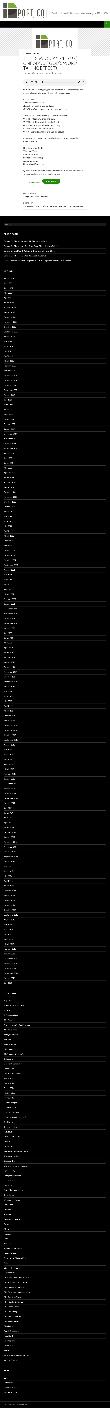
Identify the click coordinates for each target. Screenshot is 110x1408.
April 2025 (8, 356)
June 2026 (8, 288)
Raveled (7, 1214)
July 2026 (8, 283)
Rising (6, 1229)
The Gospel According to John (17, 1292)
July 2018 (8, 749)
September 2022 (11, 507)
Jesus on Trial (9, 1161)
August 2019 (9, 686)
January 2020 (9, 662)
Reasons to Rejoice (12, 1219)
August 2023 (9, 453)
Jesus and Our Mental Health (16, 1151)
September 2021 (11, 565)
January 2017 (9, 837)
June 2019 (8, 696)
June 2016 (8, 871)
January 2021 (9, 604)
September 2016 (11, 856)
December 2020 (10, 609)
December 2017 (10, 783)
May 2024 (8, 409)
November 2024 (10, 380)
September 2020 (11, 623)
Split (6, 1263)
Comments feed (11, 1387)
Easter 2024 (9, 1083)
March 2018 (9, 769)
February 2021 (10, 599)
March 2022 (9, 536)
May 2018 (8, 759)
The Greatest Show (12, 1297)
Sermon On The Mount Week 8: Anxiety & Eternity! (25, 256)
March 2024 (9, 419)
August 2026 (9, 278)
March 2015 (9, 944)
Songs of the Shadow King (15, 1258)
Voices (7, 1350)
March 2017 (9, 827)
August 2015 (9, 920)
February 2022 (10, 541)
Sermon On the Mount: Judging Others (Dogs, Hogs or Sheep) (30, 251)
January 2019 (9, 720)
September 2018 (11, 740)
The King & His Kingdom (14, 1302)
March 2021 (9, 594)
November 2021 (10, 555)
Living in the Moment (13, 1175)
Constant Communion (13, 1064)
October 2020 (10, 618)
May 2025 (8, 351)
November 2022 (10, 497)
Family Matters (10, 1093)
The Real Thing (10, 1311)
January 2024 (9, 429)
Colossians (8, 1059)
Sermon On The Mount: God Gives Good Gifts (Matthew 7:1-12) (31, 246)
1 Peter (7, 1010)
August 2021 (9, 570)
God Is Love (9, 1122)
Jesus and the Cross (12, 1156)
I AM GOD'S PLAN (12, 1136)
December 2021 (10, 550)
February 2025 (10, 366)
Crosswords (9, 1068)
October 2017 (10, 793)
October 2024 (10, 385)
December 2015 (10, 900)
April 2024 (8, 414)
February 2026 (10, 307)
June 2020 (8, 638)
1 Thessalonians (31, 54)
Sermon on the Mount (13, 1248)
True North (8, 1336)
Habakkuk (8, 1132)
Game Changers (11, 1102)
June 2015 (8, 929)
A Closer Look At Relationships (17, 1025)
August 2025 (9, 336)
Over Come (9, 1195)
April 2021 (8, 589)
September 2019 (11, 681)
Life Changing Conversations (16, 1166)
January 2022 (9, 545)
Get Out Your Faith (12, 1112)
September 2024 (11, 390)
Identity (7, 1141)
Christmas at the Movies (14, 1054)
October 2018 (10, 735)
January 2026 (9, 312)
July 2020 (8, 633)
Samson (7, 1243)
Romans (7, 1234)
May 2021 (8, 584)
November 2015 (10, 905)
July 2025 (8, 341)
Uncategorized (10, 1341)
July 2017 (8, 808)
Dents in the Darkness (13, 1073)
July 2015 (8, 924)
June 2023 (8, 463)
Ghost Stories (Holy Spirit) (15, 1117)
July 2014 (8, 983)
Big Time (7, 1039)
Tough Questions (11, 1331)
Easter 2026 (9, 1088)
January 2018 (9, 779)
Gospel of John (10, 1127)
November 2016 (10, 847)
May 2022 (8, 526)
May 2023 (8, 468)
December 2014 (10, 958)
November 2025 (10, 322)
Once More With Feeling (14, 1190)
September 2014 (11, 973)
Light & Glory (9, 1170)
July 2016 (8, 866)
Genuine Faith (10, 1107)
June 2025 (8, 346)
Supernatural (9, 1273)
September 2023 (11, 448)
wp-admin (58, 73)
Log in (6, 1378)
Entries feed (9, 1383)
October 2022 (10, 502)
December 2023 (10, 434)
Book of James (10, 1044)
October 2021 (10, 560)
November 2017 (10, 788)
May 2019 (8, 701)
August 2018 (9, 745)
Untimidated (9, 1345)
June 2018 (8, 754)
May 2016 (8, 876)
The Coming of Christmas (14, 1287)
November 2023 (10, 438)
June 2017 (8, 813)
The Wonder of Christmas (15, 1316)
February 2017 (10, 832)
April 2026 (8, 298)
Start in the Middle (12, 1268)
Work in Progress (11, 1360)
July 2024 (8, 400)
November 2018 (10, 730)
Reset (6, 1224)
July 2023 (8, 458)
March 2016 (9, 886)
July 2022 (8, 516)
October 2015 (10, 910)
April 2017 (8, 822)
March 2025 (9, 361)
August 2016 (9, 861)
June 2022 (8, 521)
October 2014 (10, 968)
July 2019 (8, 691)
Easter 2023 (9, 1078)
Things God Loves (11, 1321)
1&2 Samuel (9, 1020)
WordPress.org (10, 1392)
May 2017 (8, 818)
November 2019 (10, 672)
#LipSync (8, 1000)
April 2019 (8, 706)
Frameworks (9, 1098)
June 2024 (8, 404)
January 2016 (9, 895)
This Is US (8, 1326)
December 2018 (10, 725)
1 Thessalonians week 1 (32, 182)
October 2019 (10, 677)
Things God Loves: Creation (35, 195)
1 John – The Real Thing (14, 1005)
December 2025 (10, 317)
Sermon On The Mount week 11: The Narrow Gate (25, 241)
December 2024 (10, 375)
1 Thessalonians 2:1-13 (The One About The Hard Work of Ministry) (53, 204)
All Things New (10, 1030)
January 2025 (9, 370)
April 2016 (8, 881)
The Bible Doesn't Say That (15, 1282)
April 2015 (8, 939)
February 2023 (10, 482)
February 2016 (10, 890)
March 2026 (9, 302)
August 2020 (9, 628)
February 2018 (10, 774)
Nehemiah (8, 1185)
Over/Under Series (12, 1200)
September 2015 (11, 915)
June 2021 (8, 579)
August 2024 (9, 395)
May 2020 (8, 643)
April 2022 (8, 531)
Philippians (8, 1205)
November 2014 (10, 963)
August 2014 (9, 978)
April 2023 (8, 472)
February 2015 (10, 949)
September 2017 (11, 798)
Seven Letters (10, 1253)
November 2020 (10, 613)
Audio (27, 73)
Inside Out (8, 1146)
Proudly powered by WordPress (15, 1405)
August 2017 (9, 803)
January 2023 (9, 487)
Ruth (6, 1239)
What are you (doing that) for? (16, 1355)
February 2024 (10, 424)
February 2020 (10, 657)
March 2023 (9, 477)
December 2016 (10, 842)
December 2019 (10, 667)
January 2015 (9, 954)
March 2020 (9, 652)
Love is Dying (9, 1180)
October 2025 (10, 327)
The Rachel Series (11, 1307)
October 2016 (10, 852)
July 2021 (8, 575)
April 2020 (8, 647)
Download (51, 181)
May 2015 (8, 934)
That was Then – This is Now (16, 1277)
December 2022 (10, 492)
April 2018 (8, 764)
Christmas (8, 1049)
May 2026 (8, 293)
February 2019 (10, 715)
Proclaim (7, 1209)
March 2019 (9, 711)
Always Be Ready (11, 1034)
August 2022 (9, 511)
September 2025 (11, 332)
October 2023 (10, 443)
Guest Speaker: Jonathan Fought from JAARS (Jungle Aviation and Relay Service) (38, 260)
